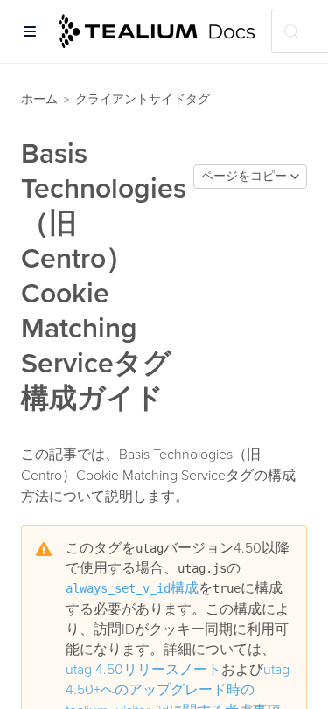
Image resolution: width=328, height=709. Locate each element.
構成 (132, 588)
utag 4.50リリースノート (143, 669)
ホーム (39, 99)
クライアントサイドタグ (142, 99)
